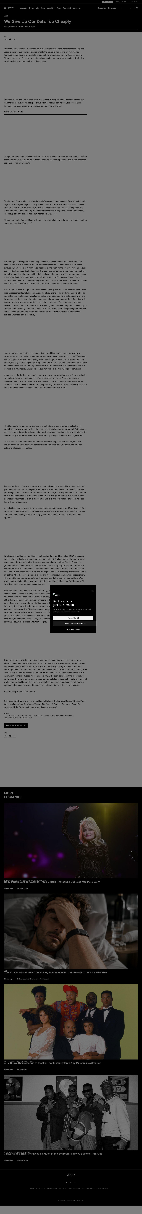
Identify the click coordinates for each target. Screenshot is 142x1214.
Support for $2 (73, 618)
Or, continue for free (73, 630)
